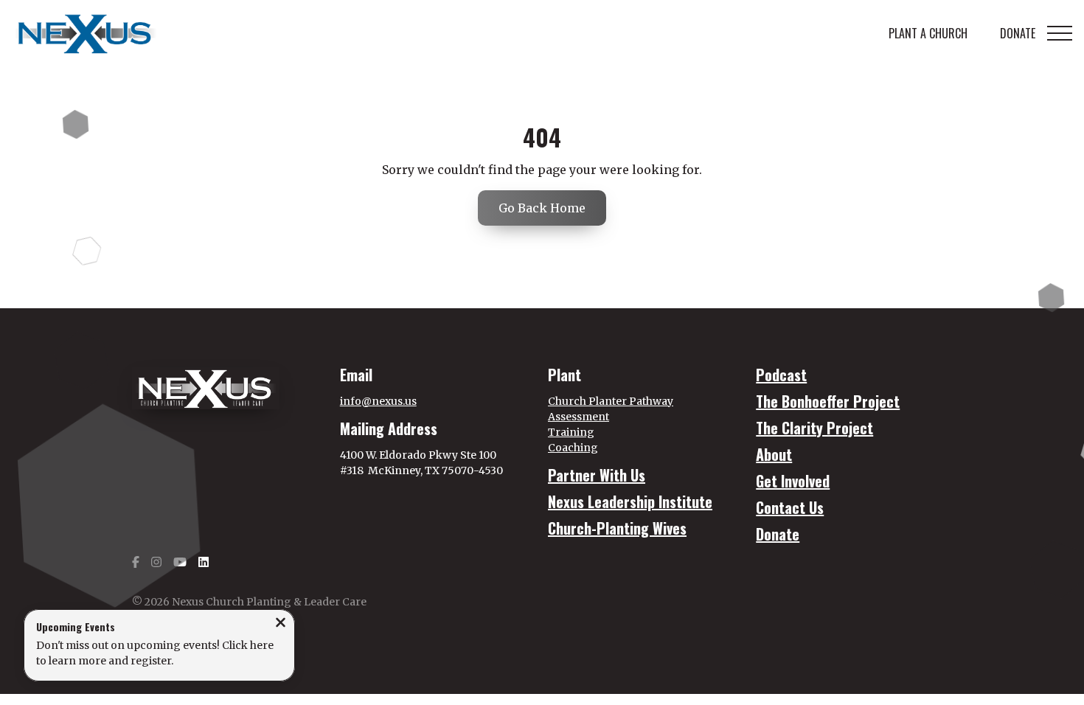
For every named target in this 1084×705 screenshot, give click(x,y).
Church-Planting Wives (617, 528)
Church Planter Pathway (610, 401)
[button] (1059, 33)
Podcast (781, 375)
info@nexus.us (378, 401)
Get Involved (793, 481)
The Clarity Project (814, 428)
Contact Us (790, 507)
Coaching (573, 447)
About (774, 454)
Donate (777, 534)
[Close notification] (280, 624)
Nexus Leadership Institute (630, 501)
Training (571, 432)
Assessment (578, 416)
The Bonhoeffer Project (828, 401)
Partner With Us (596, 475)
